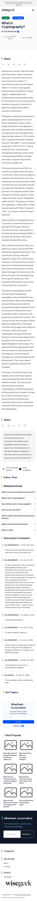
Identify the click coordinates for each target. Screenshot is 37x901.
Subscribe (18, 722)
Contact (7, 866)
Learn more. (18, 4)
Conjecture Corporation (23, 895)
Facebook (8, 877)
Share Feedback (27, 469)
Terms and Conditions (18, 897)
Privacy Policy (6, 897)
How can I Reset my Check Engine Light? (26, 803)
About (6, 863)
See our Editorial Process (12, 469)
